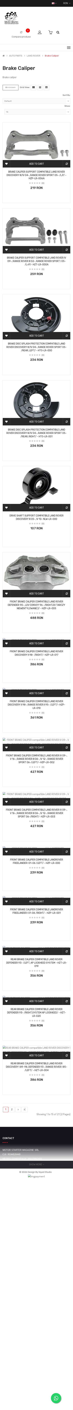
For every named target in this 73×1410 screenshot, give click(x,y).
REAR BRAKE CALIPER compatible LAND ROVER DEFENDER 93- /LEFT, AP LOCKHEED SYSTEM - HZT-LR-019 (36, 963)
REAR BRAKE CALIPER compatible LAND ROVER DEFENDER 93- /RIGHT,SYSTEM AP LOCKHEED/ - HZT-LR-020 (36, 1012)
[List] (40, 87)
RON (66, 3)
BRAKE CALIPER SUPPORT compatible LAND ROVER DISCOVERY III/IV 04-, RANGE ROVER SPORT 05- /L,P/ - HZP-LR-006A (36, 175)
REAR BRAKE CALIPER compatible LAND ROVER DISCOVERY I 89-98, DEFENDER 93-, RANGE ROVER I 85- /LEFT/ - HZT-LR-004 (36, 1067)
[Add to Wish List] (6, 164)
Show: (67, 106)
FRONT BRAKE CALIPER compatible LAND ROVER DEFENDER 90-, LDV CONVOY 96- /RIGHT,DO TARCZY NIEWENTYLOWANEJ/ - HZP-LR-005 (36, 605)
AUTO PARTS (15, 56)
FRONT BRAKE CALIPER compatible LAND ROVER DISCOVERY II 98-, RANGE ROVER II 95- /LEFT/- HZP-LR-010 (36, 705)
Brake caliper (52, 56)
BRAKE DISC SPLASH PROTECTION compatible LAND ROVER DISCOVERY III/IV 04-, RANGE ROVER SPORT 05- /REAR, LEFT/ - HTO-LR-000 (36, 347)
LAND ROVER (33, 56)
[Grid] (33, 87)
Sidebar (11, 87)
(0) (43, 183)
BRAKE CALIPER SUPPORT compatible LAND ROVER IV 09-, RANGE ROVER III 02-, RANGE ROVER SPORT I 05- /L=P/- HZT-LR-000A (36, 261)
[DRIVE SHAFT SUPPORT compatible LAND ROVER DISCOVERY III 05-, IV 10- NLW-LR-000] (36, 488)
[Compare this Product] (66, 164)
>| (24, 1109)
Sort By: (66, 95)
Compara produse (21, 36)
